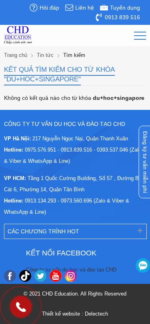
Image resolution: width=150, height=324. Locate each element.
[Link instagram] (71, 276)
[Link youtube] (56, 276)
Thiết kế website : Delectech (75, 314)
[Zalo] (143, 265)
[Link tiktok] (25, 276)
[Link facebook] (10, 276)
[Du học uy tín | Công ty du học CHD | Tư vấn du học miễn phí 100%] (18, 35)
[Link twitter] (40, 276)
